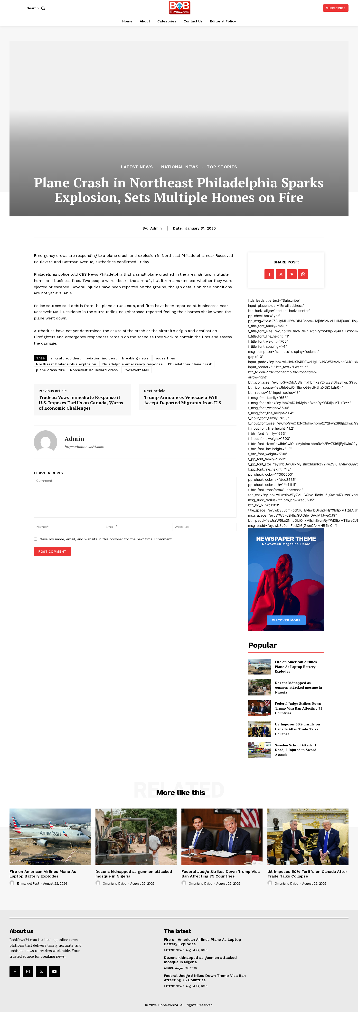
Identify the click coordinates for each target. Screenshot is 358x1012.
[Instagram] (28, 971)
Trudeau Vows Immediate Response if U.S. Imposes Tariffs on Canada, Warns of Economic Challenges (81, 403)
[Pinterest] (292, 274)
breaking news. (135, 358)
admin (156, 228)
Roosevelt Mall (136, 370)
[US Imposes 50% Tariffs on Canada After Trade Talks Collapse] (259, 729)
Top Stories (222, 167)
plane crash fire (50, 370)
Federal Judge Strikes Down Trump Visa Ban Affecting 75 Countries (298, 708)
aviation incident (101, 358)
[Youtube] (54, 971)
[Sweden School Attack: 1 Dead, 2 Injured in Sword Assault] (259, 750)
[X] (280, 274)
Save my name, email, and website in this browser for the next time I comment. (106, 539)
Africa (169, 968)
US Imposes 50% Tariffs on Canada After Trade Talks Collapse (297, 729)
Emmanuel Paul (28, 883)
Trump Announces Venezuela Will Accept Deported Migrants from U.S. (184, 400)
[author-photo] (12, 883)
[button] (37, 8)
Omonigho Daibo (114, 883)
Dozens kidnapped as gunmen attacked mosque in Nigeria (298, 687)
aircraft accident (65, 358)
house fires (165, 358)
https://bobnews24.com (84, 447)
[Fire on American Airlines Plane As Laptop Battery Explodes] (259, 667)
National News (179, 167)
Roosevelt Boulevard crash (94, 370)
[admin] (45, 442)
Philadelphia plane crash (190, 364)
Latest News (137, 167)
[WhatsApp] (303, 274)
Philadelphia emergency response (132, 364)
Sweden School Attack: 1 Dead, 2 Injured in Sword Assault (295, 750)
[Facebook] (269, 274)
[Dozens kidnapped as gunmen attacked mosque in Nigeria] (259, 687)
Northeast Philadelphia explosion (66, 364)
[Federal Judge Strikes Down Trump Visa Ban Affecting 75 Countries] (259, 708)
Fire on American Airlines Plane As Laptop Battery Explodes (296, 666)
